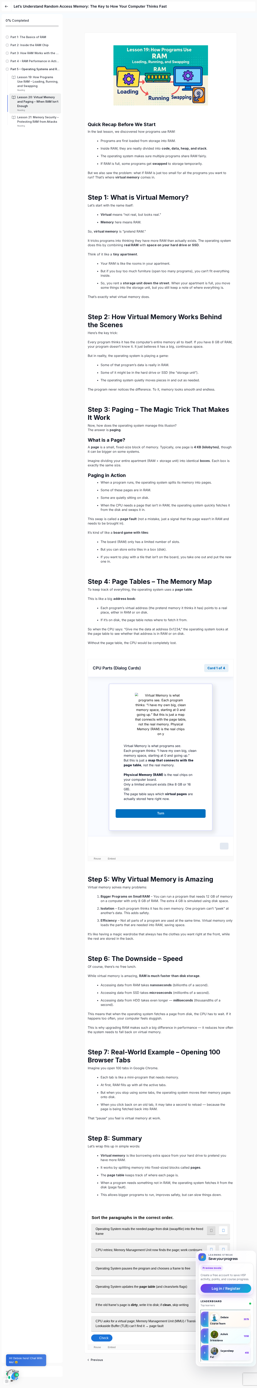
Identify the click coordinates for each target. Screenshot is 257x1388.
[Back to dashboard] (6, 6)
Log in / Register (226, 1288)
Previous (97, 1360)
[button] (32, 37)
